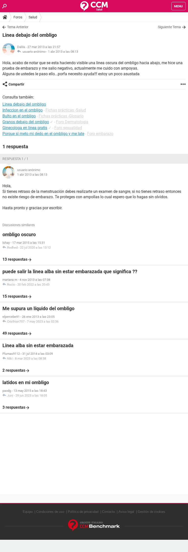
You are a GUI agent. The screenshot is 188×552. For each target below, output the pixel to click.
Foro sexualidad (68, 127)
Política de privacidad (83, 512)
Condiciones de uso (50, 512)
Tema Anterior (17, 27)
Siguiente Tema (169, 27)
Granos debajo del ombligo (25, 122)
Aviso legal (126, 512)
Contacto (108, 512)
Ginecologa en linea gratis (24, 127)
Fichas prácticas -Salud (66, 110)
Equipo (28, 512)
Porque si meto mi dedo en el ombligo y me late (43, 133)
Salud (33, 17)
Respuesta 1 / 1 (15, 159)
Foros (17, 17)
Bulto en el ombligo (19, 116)
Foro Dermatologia (72, 122)
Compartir (16, 84)
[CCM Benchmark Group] (94, 525)
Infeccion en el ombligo (22, 110)
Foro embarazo (100, 133)
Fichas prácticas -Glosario (61, 116)
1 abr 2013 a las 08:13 (63, 51)
